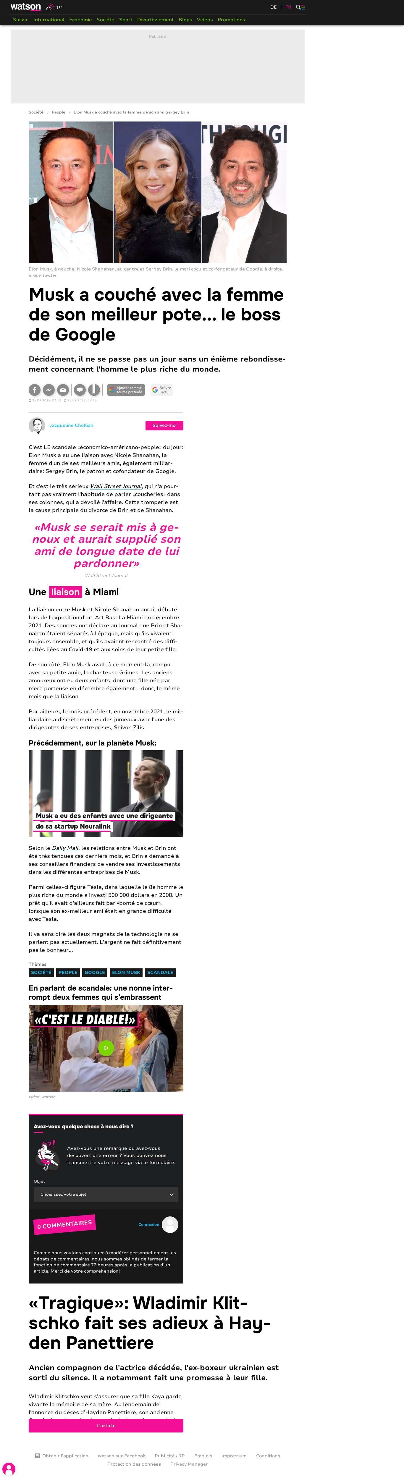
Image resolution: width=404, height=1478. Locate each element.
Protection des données (134, 1464)
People (58, 112)
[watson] (26, 7)
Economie (80, 20)
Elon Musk (126, 972)
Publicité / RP (170, 1456)
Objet (39, 1181)
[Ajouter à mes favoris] (94, 390)
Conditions (268, 1456)
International (48, 20)
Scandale (160, 972)
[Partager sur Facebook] (35, 390)
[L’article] (158, 1362)
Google (95, 972)
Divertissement (155, 20)
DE (273, 7)
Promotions (231, 20)
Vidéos (205, 20)
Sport (125, 20)
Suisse (21, 20)
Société (105, 20)
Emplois (203, 1456)
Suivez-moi (165, 425)
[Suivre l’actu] (162, 390)
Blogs (185, 20)
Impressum (234, 1456)
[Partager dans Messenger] (49, 390)
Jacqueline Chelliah (71, 425)
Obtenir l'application (65, 1456)
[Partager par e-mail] (63, 390)
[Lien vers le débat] (80, 390)
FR (288, 7)
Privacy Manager (189, 1464)
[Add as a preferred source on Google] (126, 390)
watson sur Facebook (121, 1456)
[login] (8, 1469)
